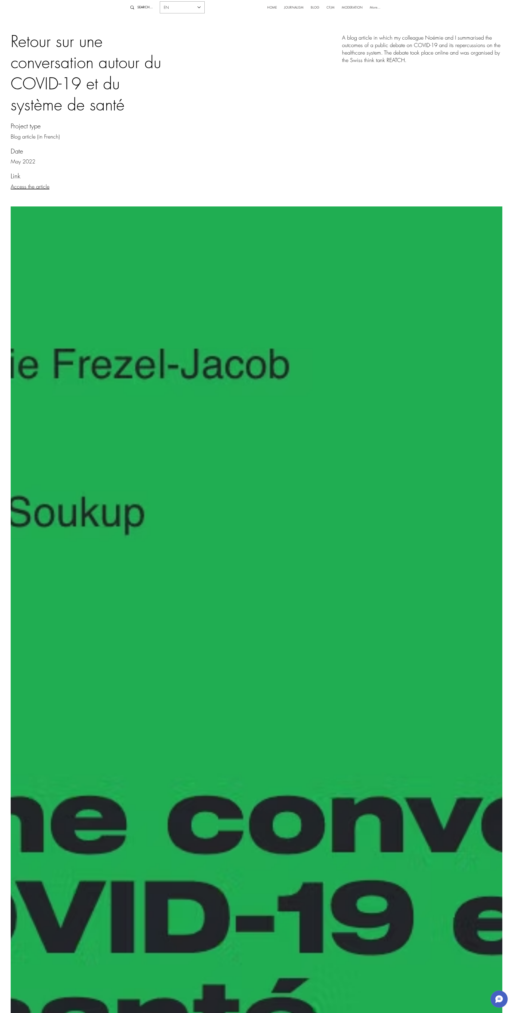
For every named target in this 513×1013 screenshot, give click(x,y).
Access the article (30, 186)
